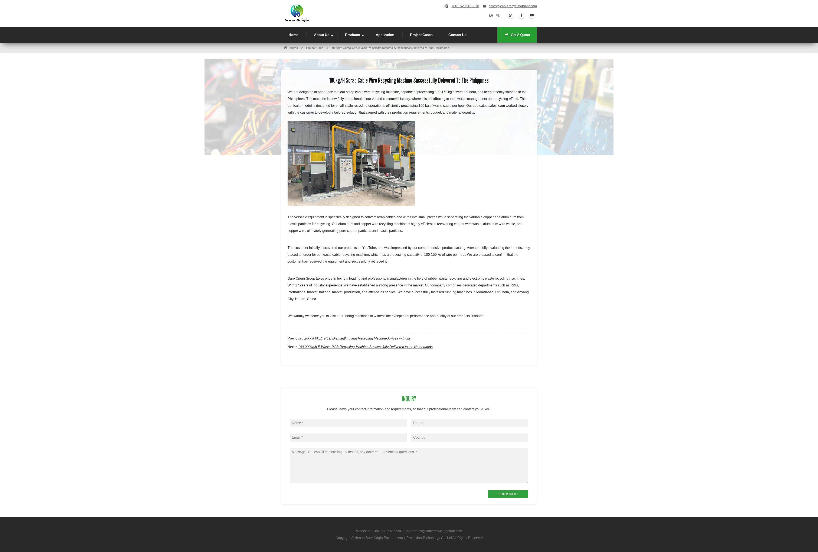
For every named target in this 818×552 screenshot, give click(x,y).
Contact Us (457, 35)
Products (352, 35)
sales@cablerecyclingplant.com (513, 6)
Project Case (314, 47)
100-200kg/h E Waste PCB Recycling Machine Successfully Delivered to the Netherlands (365, 347)
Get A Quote (520, 35)
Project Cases (421, 35)
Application (385, 35)
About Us (321, 35)
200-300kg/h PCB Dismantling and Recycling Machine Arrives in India (357, 338)
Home (293, 35)
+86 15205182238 (387, 531)
